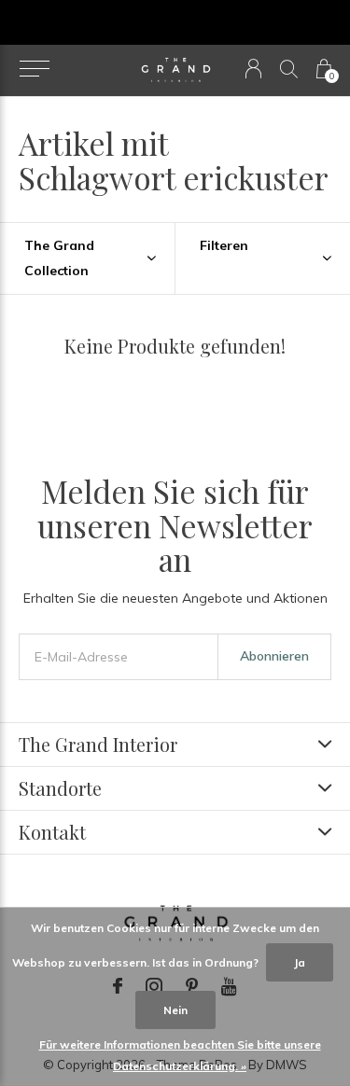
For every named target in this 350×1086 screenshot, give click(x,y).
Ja (299, 962)
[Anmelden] (253, 68)
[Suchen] (289, 68)
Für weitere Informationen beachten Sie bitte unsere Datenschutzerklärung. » (180, 1055)
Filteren (224, 245)
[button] (34, 69)
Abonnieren (274, 655)
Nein (175, 1010)
